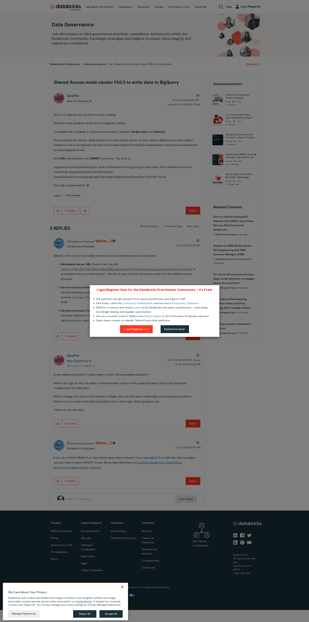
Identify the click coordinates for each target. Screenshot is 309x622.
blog (146, 316)
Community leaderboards (137, 303)
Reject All (84, 613)
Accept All (111, 613)
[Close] (122, 587)
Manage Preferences (24, 613)
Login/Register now (136, 329)
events (136, 307)
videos (157, 316)
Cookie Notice (84, 601)
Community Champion (185, 303)
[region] (65, 601)
